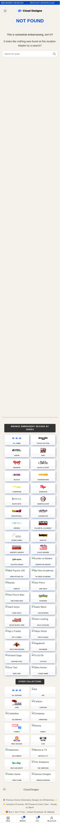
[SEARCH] (54, 53)
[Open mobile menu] (5, 11)
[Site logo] (30, 10)
